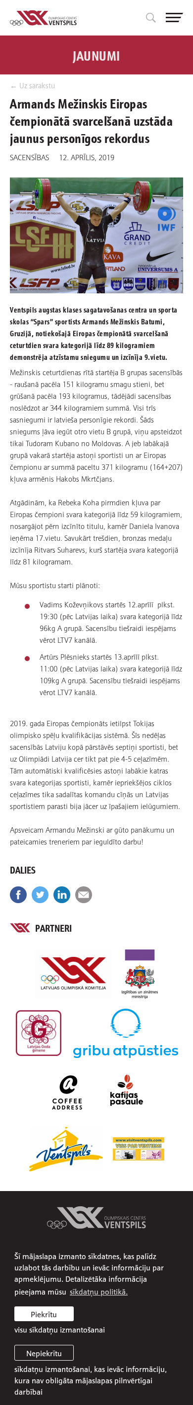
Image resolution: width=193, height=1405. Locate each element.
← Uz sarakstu (32, 85)
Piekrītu (44, 1313)
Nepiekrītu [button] (44, 1352)
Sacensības (29, 157)
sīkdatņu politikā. (99, 1291)
